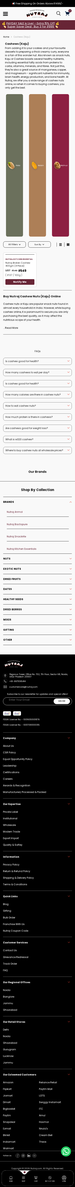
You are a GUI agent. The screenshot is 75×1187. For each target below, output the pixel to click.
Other (7, 639)
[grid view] (68, 244)
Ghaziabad (10, 1043)
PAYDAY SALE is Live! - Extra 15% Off (30, 23)
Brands (8, 502)
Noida (6, 1036)
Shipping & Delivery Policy (18, 877)
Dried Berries (12, 609)
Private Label (10, 812)
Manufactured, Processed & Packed (24, 792)
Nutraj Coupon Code (15, 930)
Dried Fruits (12, 579)
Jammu (8, 1062)
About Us (8, 746)
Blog (6, 904)
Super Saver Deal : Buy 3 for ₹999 (31, 27)
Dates (7, 589)
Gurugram (9, 1049)
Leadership (9, 765)
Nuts (6, 558)
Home (6, 37)
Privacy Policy (11, 864)
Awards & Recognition (16, 785)
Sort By (38, 244)
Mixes (7, 619)
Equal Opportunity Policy (17, 759)
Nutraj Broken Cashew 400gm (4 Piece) (17, 264)
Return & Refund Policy (16, 871)
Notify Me (19, 282)
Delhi (6, 1029)
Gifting (8, 629)
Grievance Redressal (15, 957)
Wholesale (9, 825)
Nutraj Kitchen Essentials (21, 549)
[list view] (60, 245)
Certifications (11, 772)
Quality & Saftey (12, 844)
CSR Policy (9, 752)
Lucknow (8, 1056)
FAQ (5, 970)
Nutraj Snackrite (16, 536)
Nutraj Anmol (15, 512)
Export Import (11, 838)
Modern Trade (11, 831)
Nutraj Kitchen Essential (19, 259)
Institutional (10, 818)
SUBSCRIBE (61, 701)
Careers (8, 779)
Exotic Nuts (12, 569)
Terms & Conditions (15, 884)
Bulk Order (9, 917)
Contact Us (10, 950)
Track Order (10, 963)
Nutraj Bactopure (17, 524)
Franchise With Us (14, 924)
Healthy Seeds (13, 599)
